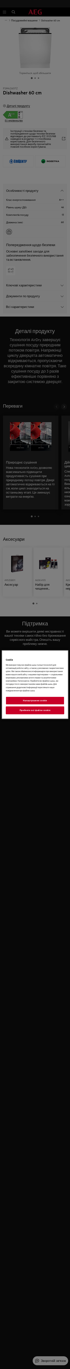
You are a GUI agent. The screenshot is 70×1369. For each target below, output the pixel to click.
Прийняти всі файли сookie (35, 710)
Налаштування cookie (35, 700)
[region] (35, 684)
